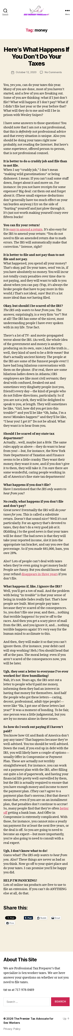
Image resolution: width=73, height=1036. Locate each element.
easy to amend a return (25, 230)
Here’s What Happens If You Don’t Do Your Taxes (36, 56)
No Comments (53, 72)
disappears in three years (39, 574)
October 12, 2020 (26, 72)
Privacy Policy (12, 1029)
